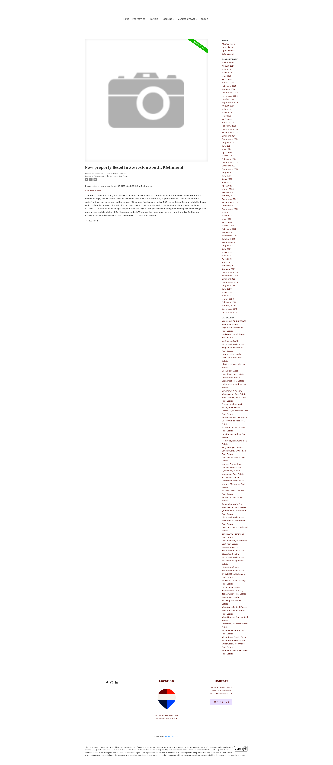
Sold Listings (228, 54)
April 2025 (227, 119)
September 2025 (230, 102)
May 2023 (226, 182)
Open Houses (228, 50)
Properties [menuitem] (138, 19)
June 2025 (227, 112)
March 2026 (228, 82)
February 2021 (229, 265)
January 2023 (228, 195)
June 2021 (227, 252)
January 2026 (228, 89)
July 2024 (227, 146)
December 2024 (230, 129)
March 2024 (228, 155)
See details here (93, 190)
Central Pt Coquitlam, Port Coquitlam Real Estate (233, 357)
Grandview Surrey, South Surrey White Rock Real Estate (234, 420)
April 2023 (227, 186)
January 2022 (228, 232)
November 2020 (230, 275)
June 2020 (227, 292)
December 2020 (230, 272)
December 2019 (229, 309)
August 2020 (228, 285)
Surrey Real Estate (231, 587)
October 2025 (228, 99)
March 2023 (228, 189)
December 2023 (230, 162)
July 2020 (227, 289)
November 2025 (230, 96)
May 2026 (226, 76)
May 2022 (226, 219)
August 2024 (228, 142)
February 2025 (229, 126)
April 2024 (227, 152)
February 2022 (229, 229)
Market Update (186, 19)
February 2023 (229, 192)
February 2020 (229, 302)
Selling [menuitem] (168, 19)
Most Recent (228, 62)
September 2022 (230, 209)
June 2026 (227, 72)
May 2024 (226, 149)
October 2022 (228, 205)
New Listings (228, 47)
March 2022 (228, 225)
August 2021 (228, 245)
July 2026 (227, 69)
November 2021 (229, 235)
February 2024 (229, 159)
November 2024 (230, 132)
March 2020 (228, 299)
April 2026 (227, 79)
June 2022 (227, 215)
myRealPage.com (171, 736)
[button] (107, 682)
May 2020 (226, 295)
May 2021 (226, 255)
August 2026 (228, 66)
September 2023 (230, 169)
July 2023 (227, 176)
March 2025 (228, 122)
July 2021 (226, 249)
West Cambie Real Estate (234, 607)
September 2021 (230, 242)
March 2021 (227, 262)
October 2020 (228, 279)
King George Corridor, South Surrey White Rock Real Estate (234, 450)
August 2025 (228, 106)
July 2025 (227, 109)
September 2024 (230, 139)
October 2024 (228, 136)
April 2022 (227, 222)
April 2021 (227, 259)
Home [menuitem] (126, 19)
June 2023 (227, 179)
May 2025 (226, 116)
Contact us (221, 702)
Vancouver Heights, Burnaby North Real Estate (231, 600)
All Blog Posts (228, 44)
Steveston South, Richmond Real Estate (111, 176)
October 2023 (228, 165)
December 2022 (230, 199)
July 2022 (227, 212)
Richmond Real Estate (233, 517)
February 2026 (229, 86)
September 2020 (230, 282)
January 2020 (229, 305)
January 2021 (228, 269)
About (204, 19)
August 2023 (228, 172)
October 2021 (228, 239)
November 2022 (230, 202)
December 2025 (230, 92)
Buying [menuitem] (154, 19)
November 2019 (229, 312)
